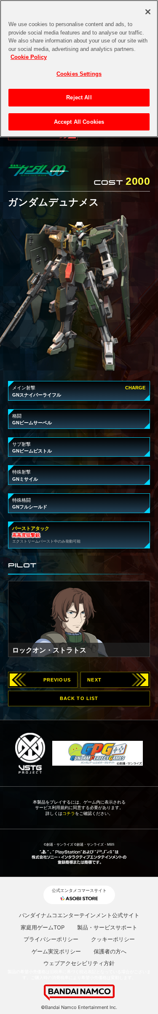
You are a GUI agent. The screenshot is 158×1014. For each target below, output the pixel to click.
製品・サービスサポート (107, 927)
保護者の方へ (110, 951)
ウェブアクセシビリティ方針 (79, 963)
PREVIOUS (57, 679)
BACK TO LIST (79, 698)
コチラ (68, 813)
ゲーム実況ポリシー (56, 951)
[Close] (148, 12)
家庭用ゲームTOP (42, 927)
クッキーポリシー (113, 939)
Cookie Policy (29, 57)
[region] (79, 68)
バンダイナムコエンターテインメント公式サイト (79, 915)
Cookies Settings (79, 74)
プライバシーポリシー (51, 939)
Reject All (78, 97)
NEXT (94, 679)
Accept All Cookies (79, 122)
